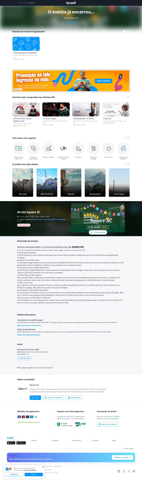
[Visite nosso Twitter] (129, 471)
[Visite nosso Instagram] (124, 471)
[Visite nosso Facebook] (134, 471)
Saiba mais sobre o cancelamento (29, 325)
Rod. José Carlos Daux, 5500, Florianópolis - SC (43, 220)
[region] (24, 472)
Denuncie (49, 368)
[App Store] (11, 442)
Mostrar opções (129, 448)
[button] (8, 469)
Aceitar (33, 474)
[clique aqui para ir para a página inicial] (71, 3)
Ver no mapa (26, 358)
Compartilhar (99, 232)
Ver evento (71, 23)
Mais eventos (75, 398)
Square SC (32, 3)
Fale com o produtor (55, 398)
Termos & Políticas (30, 470)
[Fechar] (43, 467)
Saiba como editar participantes (28, 335)
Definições (14, 474)
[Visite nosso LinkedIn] (119, 471)
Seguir (37, 398)
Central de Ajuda (113, 416)
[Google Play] (21, 442)
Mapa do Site (58, 466)
